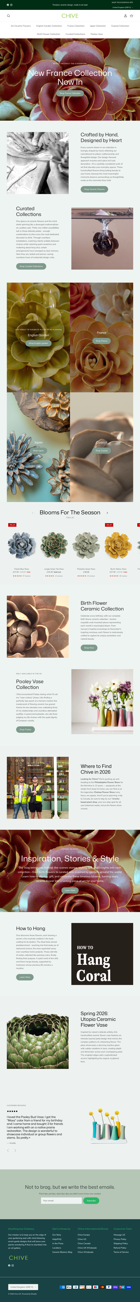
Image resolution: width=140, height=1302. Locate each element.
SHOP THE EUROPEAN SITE (122, 2)
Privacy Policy (120, 1239)
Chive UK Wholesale (87, 1247)
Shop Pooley (25, 729)
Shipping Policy (121, 1243)
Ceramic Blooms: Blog (62, 1252)
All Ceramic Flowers (21, 25)
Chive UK (17, 1294)
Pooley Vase (97, 34)
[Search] (8, 15)
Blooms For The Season (70, 512)
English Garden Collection (49, 25)
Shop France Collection (70, 93)
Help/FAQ (56, 1239)
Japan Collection (98, 25)
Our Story (56, 1234)
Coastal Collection (120, 25)
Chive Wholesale (85, 1252)
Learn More (70, 890)
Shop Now (89, 647)
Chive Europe (84, 1234)
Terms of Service (121, 1252)
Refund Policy (120, 1247)
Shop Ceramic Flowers (94, 189)
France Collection (75, 25)
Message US (119, 1234)
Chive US (82, 1239)
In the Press (57, 1243)
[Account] (125, 15)
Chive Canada (84, 1243)
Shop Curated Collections (31, 266)
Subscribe (91, 1200)
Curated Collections (75, 34)
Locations (56, 1247)
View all (70, 517)
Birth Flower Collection (48, 34)
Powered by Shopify (29, 1294)
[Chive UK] (70, 16)
